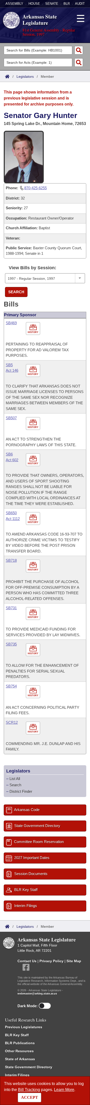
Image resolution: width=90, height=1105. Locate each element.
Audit (80, 4)
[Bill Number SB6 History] (34, 460)
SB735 (11, 644)
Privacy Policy (52, 961)
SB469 (11, 323)
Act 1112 (13, 518)
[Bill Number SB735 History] (34, 650)
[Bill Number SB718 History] (34, 566)
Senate (51, 4)
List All (15, 778)
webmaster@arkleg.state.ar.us (37, 993)
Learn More (64, 1090)
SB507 (11, 418)
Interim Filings (17, 1075)
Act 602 (12, 460)
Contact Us (27, 961)
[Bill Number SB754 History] (34, 692)
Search (16, 292)
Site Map (73, 961)
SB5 (9, 365)
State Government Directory (28, 1067)
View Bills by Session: (32, 267)
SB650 (11, 513)
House (34, 4)
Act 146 (12, 370)
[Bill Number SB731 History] (34, 614)
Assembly (14, 4)
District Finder (21, 791)
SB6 (9, 454)
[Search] (78, 50)
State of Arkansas (20, 1059)
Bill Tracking (29, 1090)
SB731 (11, 608)
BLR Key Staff (17, 1035)
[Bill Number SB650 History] (34, 518)
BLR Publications (20, 1043)
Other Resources (19, 1051)
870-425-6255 (35, 188)
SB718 (11, 560)
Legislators (25, 76)
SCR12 (12, 722)
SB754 (11, 686)
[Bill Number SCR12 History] (34, 728)
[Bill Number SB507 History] (34, 424)
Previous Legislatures (23, 1027)
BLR (67, 4)
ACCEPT (29, 1097)
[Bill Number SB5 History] (34, 370)
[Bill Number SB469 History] (34, 328)
